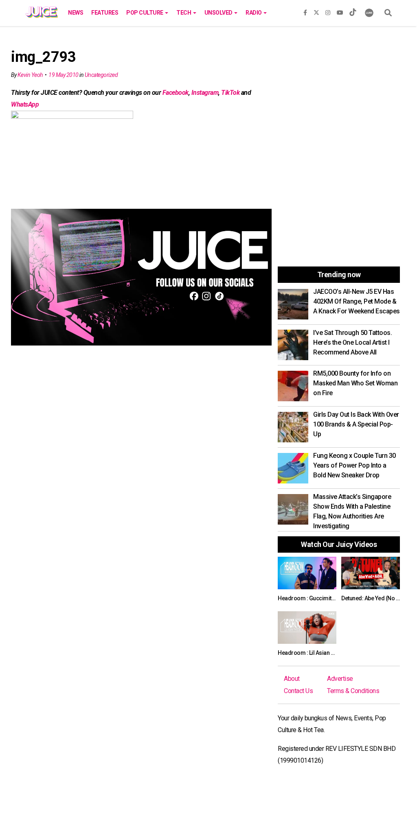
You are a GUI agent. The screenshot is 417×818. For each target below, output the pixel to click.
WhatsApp (25, 104)
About (292, 678)
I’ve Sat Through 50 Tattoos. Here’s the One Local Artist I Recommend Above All (352, 342)
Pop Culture (145, 12)
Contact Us (298, 691)
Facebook (175, 92)
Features (104, 12)
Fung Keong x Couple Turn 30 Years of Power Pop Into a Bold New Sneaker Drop (354, 465)
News (75, 12)
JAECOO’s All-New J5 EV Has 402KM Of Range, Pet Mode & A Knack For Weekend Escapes (356, 301)
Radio (254, 12)
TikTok (230, 92)
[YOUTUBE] (340, 11)
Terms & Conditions (353, 691)
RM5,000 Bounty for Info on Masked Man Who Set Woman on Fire (355, 383)
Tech (184, 12)
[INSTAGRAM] (328, 11)
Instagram (205, 92)
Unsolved (219, 12)
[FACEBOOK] (305, 11)
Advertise (340, 678)
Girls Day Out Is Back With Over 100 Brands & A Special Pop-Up (356, 424)
